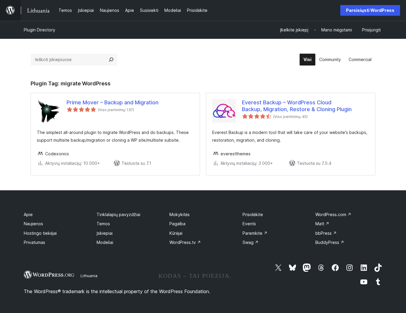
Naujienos (33, 223)
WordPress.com (333, 214)
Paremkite (255, 233)
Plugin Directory (39, 29)
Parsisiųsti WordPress (370, 10)
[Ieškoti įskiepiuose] (111, 60)
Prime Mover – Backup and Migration (112, 102)
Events (249, 223)
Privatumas (34, 242)
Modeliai (105, 242)
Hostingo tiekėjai (40, 233)
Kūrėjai (175, 233)
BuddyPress (329, 242)
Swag (251, 242)
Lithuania (89, 275)
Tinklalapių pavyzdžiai (118, 214)
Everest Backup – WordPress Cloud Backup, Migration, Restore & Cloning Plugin (297, 105)
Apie (28, 214)
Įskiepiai (105, 233)
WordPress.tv (185, 242)
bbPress (326, 233)
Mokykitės (179, 214)
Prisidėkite (253, 214)
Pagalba (177, 223)
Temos (103, 223)
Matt (322, 223)
